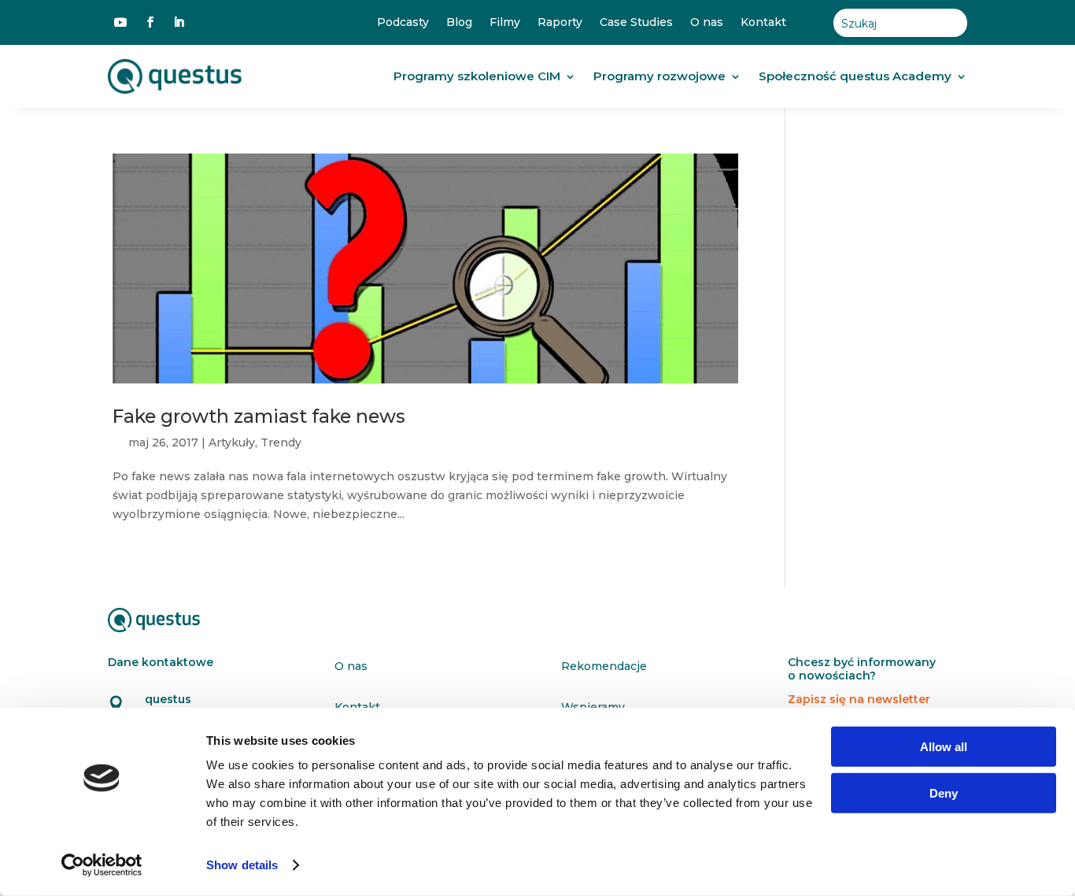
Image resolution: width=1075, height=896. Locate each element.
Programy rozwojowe (659, 75)
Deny (943, 792)
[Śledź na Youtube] (120, 22)
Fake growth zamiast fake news (259, 416)
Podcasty (403, 22)
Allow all (943, 746)
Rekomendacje (604, 666)
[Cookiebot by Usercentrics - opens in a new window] (102, 865)
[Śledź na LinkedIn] (179, 22)
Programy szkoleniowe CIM (476, 75)
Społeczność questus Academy (855, 75)
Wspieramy (593, 707)
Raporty (560, 22)
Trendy (280, 442)
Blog (459, 22)
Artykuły (232, 442)
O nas (706, 22)
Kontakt (763, 22)
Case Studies (636, 22)
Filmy (504, 22)
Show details (242, 865)
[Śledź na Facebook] (150, 22)
